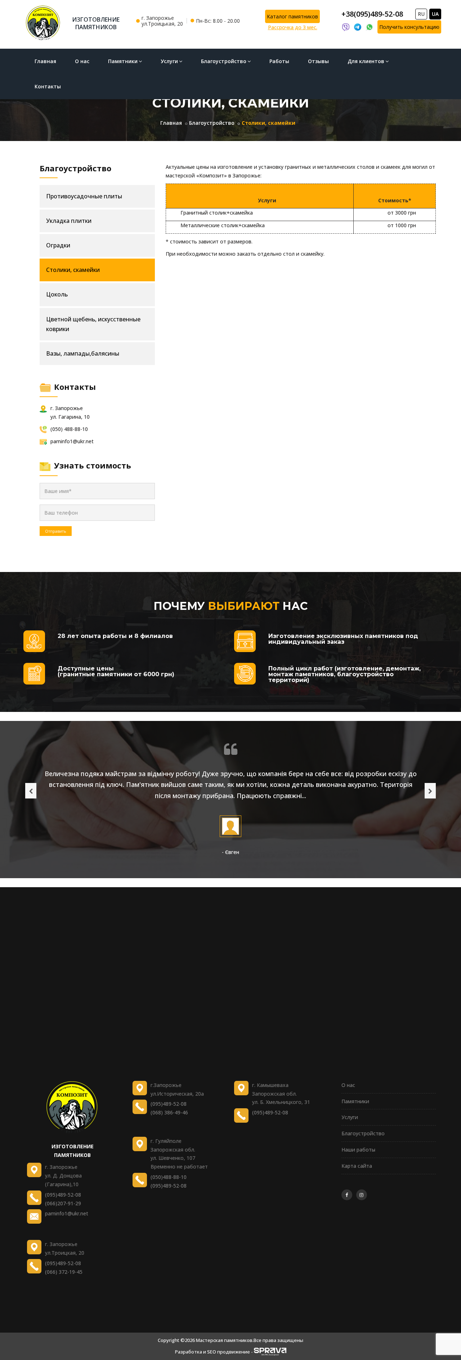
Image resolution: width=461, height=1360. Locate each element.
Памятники (123, 61)
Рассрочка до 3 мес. (292, 27)
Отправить (55, 531)
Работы (279, 61)
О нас (82, 61)
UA (435, 13)
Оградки (58, 245)
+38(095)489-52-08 (372, 14)
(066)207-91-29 (63, 1203)
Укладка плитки (68, 221)
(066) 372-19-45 (63, 1271)
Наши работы (358, 1149)
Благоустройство (223, 61)
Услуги (169, 61)
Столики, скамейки (73, 270)
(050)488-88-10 (169, 1177)
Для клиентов (366, 61)
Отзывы (318, 61)
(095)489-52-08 (63, 1194)
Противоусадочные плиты (84, 196)
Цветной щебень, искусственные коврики (93, 324)
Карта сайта (356, 1165)
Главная (45, 61)
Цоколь (57, 294)
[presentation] (30, 791)
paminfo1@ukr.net (66, 1213)
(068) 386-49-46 (169, 1112)
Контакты (48, 86)
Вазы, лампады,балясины (82, 353)
